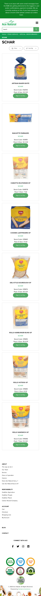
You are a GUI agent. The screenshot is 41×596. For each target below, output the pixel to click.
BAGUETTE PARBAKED (20, 133)
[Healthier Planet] (20, 562)
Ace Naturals (10, 22)
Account (5, 506)
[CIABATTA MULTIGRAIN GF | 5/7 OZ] (20, 167)
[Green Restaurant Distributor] (30, 571)
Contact (5, 533)
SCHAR (20, 86)
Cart (3, 509)
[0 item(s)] (34, 22)
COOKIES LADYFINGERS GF (20, 233)
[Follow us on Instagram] (23, 546)
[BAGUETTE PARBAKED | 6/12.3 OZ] (20, 117)
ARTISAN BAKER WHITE (20, 83)
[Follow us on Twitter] (18, 546)
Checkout (5, 512)
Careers (4, 478)
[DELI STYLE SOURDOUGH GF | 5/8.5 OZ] (20, 267)
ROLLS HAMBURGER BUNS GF (20, 332)
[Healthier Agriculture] (10, 562)
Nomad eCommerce (24, 589)
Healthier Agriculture (8, 492)
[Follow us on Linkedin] (28, 546)
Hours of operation (8, 475)
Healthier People (7, 495)
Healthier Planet (7, 498)
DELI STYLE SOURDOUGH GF (20, 283)
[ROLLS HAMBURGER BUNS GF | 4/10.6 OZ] (20, 317)
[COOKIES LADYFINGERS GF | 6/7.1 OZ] (20, 217)
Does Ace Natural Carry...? (10, 481)
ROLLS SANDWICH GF (20, 432)
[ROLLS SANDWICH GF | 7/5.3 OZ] (20, 417)
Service (4, 472)
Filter (16, 48)
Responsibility (7, 489)
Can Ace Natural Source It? (10, 483)
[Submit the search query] (36, 29)
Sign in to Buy (20, 96)
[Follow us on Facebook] (13, 546)
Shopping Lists (6, 515)
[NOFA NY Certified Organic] (20, 571)
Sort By (30, 48)
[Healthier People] (30, 562)
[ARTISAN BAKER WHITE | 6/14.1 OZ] (20, 68)
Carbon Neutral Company (10, 500)
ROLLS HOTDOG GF (20, 382)
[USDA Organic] (10, 571)
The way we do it (7, 467)
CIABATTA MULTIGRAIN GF (20, 183)
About (4, 464)
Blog (4, 527)
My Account (5, 517)
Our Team (5, 469)
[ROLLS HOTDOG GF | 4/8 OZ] (20, 367)
